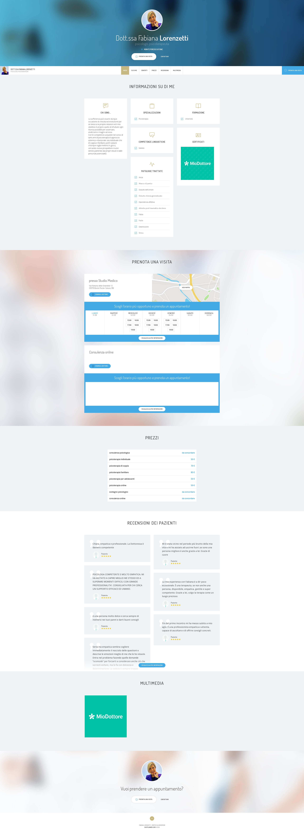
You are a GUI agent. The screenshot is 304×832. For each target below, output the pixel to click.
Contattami (165, 56)
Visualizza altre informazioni (152, 665)
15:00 (129, 320)
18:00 (137, 325)
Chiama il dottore (101, 294)
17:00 (129, 325)
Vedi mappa (186, 287)
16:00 (137, 320)
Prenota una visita (295, 70)
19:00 (133, 330)
